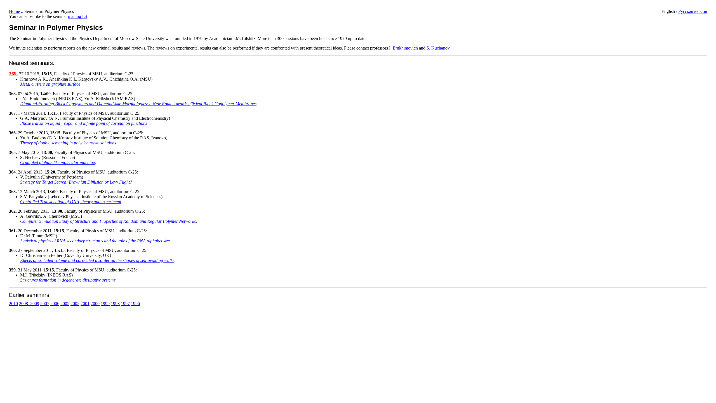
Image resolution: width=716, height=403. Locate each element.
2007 (44, 303)
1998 (115, 303)
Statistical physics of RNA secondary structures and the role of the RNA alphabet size (95, 240)
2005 (64, 303)
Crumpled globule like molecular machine (57, 162)
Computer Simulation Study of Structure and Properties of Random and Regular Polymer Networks (108, 221)
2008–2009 (29, 303)
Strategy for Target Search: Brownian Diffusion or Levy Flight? (76, 182)
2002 (74, 303)
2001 (85, 303)
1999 (105, 303)
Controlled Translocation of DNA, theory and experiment (70, 201)
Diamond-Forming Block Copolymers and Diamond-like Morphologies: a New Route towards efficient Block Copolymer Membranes (138, 103)
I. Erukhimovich (403, 48)
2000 (95, 303)
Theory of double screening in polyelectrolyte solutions (68, 142)
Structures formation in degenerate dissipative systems (68, 280)
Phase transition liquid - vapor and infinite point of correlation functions (83, 123)
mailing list (77, 16)
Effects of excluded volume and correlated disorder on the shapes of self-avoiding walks (97, 260)
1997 (125, 303)
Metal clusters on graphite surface (50, 84)
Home (14, 11)
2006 (54, 303)
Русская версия (692, 11)
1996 (135, 303)
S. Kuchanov (438, 48)
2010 (13, 303)
